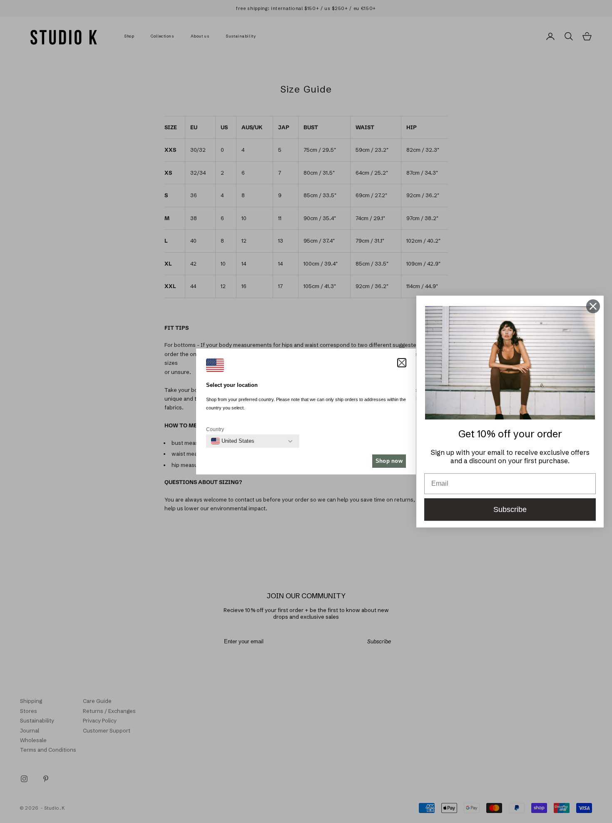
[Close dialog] (593, 306)
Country (215, 429)
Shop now (389, 461)
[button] (402, 363)
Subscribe (510, 509)
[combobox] (232, 441)
